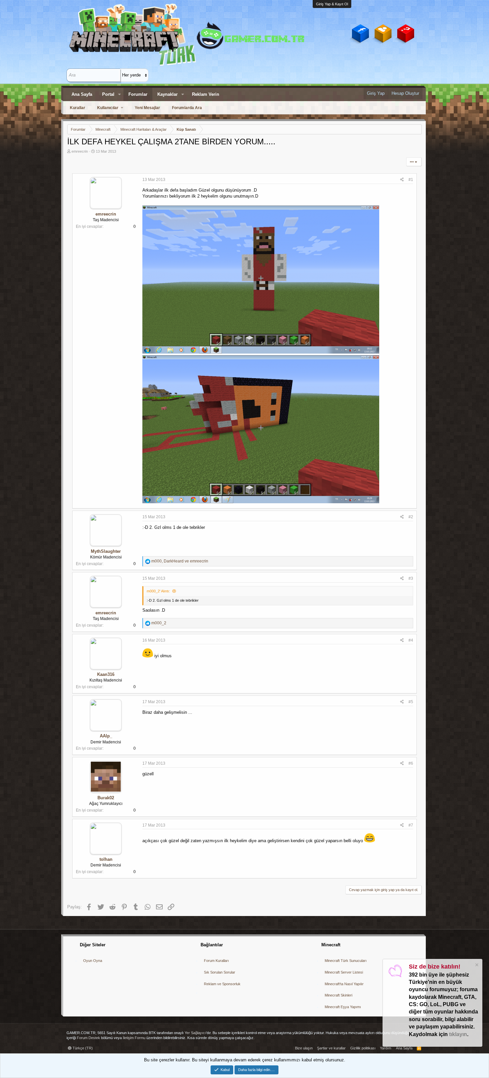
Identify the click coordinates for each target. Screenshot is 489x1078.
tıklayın (458, 1034)
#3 (410, 578)
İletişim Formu (134, 1038)
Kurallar (77, 107)
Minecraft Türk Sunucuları (346, 961)
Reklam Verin (205, 94)
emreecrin (80, 151)
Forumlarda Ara (187, 107)
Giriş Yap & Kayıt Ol (332, 4)
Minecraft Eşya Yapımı (343, 1007)
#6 (410, 763)
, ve (179, 561)
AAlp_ (106, 735)
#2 (410, 517)
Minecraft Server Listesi (344, 972)
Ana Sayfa (82, 94)
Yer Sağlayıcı (195, 1033)
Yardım (385, 1048)
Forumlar (137, 94)
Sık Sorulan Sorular (219, 972)
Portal (108, 94)
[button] (119, 94)
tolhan (105, 859)
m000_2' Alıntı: (158, 591)
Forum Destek (88, 1038)
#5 (410, 701)
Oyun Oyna (92, 961)
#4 (410, 640)
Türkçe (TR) (82, 1048)
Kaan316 (105, 674)
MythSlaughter (106, 551)
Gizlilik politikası (363, 1048)
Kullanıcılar (107, 107)
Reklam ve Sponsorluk (222, 984)
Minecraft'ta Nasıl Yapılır (344, 984)
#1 (410, 179)
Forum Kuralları (216, 961)
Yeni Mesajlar (147, 107)
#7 (410, 825)
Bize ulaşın (304, 1048)
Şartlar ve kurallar (331, 1048)
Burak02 (105, 797)
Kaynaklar (167, 94)
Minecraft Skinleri (338, 995)
